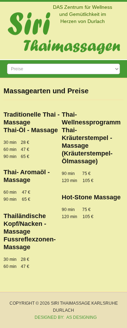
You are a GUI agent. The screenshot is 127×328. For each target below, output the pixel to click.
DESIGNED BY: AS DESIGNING (63, 317)
